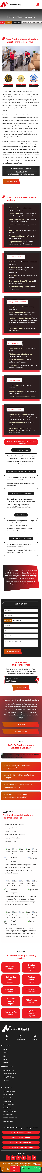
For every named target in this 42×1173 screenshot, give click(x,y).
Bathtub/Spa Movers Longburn (11, 979)
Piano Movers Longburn (31, 990)
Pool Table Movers (9, 1111)
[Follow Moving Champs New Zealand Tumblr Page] (23, 1158)
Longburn (17, 22)
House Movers (8, 1095)
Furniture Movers (9, 1098)
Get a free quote (11, 181)
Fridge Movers (8, 1114)
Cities (8, 22)
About (5, 1053)
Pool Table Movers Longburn (11, 1001)
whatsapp (36, 1168)
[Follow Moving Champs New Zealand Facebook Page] (8, 1158)
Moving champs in (21, 1132)
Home (5, 1049)
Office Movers (7, 1101)
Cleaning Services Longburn (31, 967)
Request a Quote (21, 688)
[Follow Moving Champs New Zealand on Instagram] (13, 1158)
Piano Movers (7, 1108)
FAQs (5, 1059)
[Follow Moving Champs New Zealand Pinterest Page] (34, 1158)
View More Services (21, 731)
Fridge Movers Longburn (31, 1001)
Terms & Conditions (9, 1073)
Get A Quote (21, 724)
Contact (5, 1063)
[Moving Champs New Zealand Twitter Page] (18, 1158)
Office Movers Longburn (10, 990)
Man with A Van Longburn (11, 1013)
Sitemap (6, 1080)
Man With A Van (8, 1121)
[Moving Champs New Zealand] (11, 4)
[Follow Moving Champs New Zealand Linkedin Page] (29, 1158)
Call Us (3, 1169)
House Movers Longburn (10, 967)
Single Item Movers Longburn (31, 1013)
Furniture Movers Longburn (31, 979)
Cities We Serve (8, 1077)
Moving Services (8, 1070)
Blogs (5, 1056)
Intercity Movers (8, 1104)
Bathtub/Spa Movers (10, 1118)
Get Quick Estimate (13, 651)
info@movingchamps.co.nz (25, 174)
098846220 (20, 172)
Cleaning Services (9, 1091)
